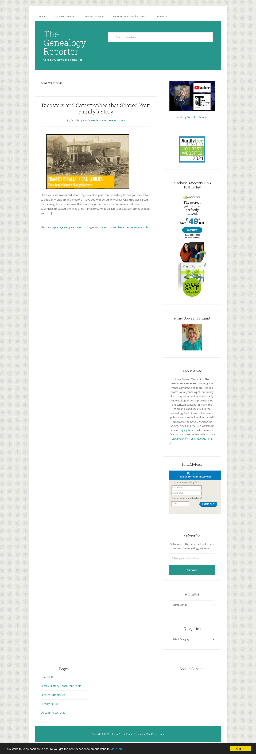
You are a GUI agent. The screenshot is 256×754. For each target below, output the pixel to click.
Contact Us (47, 677)
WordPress (151, 734)
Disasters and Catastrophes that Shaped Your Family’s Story (96, 108)
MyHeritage (57, 227)
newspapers (131, 227)
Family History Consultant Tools (61, 686)
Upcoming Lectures (53, 712)
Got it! (240, 748)
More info (116, 749)
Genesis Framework (135, 734)
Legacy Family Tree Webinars (188, 438)
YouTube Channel (197, 117)
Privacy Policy (49, 703)
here (209, 438)
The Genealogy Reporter (64, 42)
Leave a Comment (116, 120)
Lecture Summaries (53, 695)
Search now (208, 504)
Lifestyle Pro (116, 734)
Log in (162, 734)
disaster (121, 227)
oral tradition (144, 227)
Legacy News (186, 430)
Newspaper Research (74, 227)
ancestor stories (108, 227)
